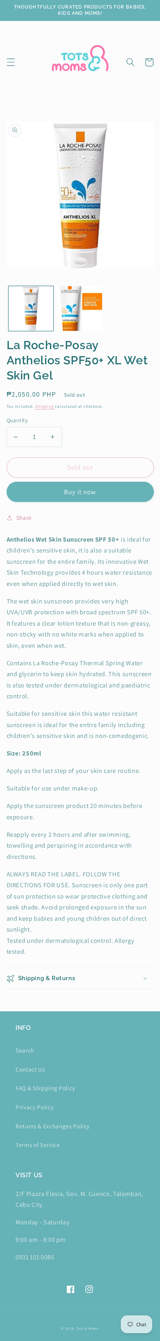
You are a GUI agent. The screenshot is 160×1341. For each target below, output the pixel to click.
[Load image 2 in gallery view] (79, 308)
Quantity (17, 420)
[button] (10, 62)
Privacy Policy (35, 1107)
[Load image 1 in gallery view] (31, 308)
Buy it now (80, 492)
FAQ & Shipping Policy (45, 1088)
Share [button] (24, 517)
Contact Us (30, 1069)
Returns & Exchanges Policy (53, 1126)
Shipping (44, 406)
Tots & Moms (87, 1328)
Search (25, 1050)
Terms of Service (38, 1145)
